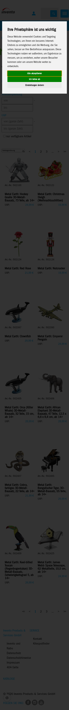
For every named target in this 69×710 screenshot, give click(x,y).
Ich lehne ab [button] (34, 79)
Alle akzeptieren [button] (34, 73)
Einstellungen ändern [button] (34, 85)
